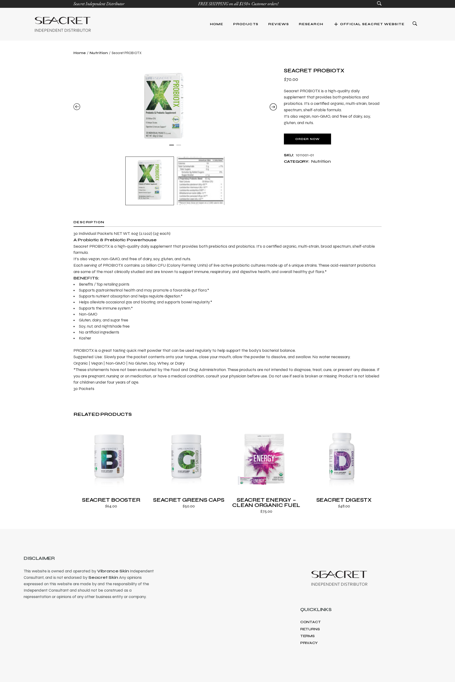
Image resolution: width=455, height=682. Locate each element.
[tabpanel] (175, 107)
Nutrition (321, 161)
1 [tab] (171, 147)
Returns (310, 629)
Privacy (309, 643)
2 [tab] (178, 147)
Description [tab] (88, 222)
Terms (307, 636)
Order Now (307, 139)
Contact (310, 622)
